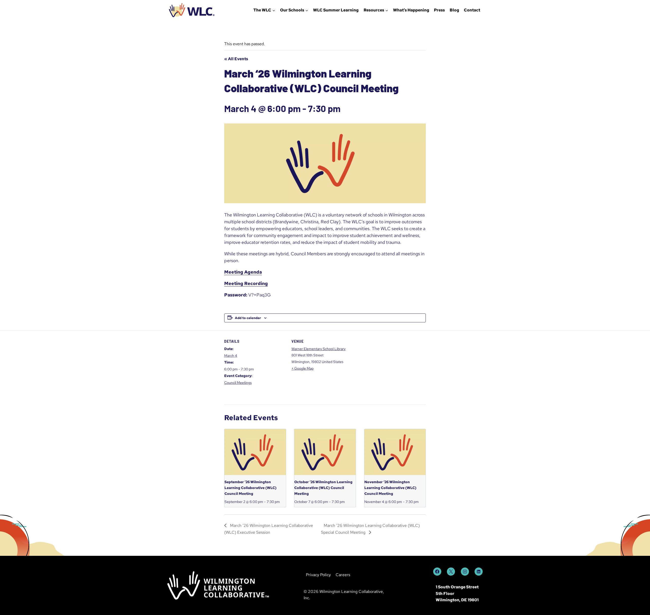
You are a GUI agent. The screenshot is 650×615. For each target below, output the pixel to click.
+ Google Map (302, 368)
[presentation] (255, 452)
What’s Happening (411, 10)
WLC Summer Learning (336, 10)
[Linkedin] (479, 571)
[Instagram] (465, 571)
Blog (454, 10)
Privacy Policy (318, 574)
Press (439, 10)
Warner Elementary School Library (318, 348)
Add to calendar (248, 318)
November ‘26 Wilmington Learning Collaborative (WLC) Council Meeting (390, 488)
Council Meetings (238, 382)
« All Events (236, 58)
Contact (472, 10)
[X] (451, 571)
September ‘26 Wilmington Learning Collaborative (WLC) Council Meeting (250, 488)
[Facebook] (437, 571)
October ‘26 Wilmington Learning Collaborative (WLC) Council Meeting (323, 488)
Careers (343, 574)
